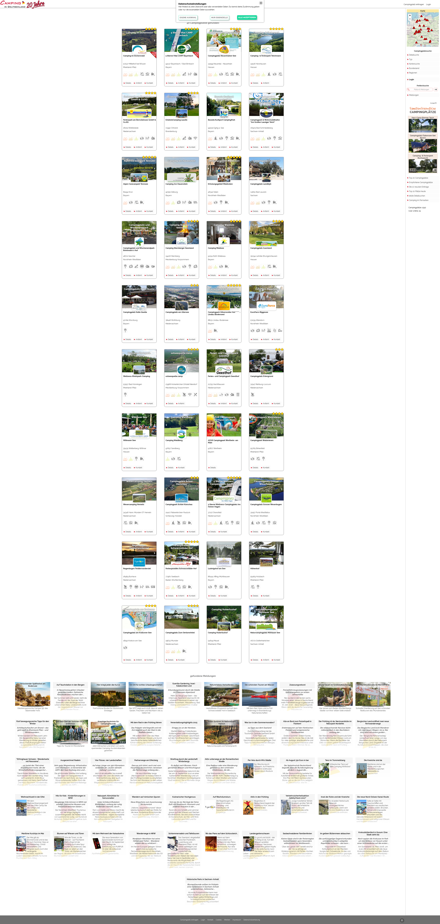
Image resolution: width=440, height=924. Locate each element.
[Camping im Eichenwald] (416, 32)
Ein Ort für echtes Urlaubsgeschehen (146, 685)
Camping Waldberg (181, 417)
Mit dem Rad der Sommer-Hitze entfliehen (70, 722)
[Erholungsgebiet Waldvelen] (414, 28)
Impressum (237, 920)
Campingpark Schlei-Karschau (181, 482)
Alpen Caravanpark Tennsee (139, 160)
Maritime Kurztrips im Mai (33, 833)
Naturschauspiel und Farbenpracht (221, 746)
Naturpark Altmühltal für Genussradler (108, 797)
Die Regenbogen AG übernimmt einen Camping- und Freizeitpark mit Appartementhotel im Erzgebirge (225, 806)
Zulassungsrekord (297, 685)
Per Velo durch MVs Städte (259, 760)
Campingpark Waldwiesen (266, 417)
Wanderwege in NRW (146, 833)
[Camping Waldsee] (424, 39)
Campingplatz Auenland (266, 225)
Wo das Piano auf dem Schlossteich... (221, 833)
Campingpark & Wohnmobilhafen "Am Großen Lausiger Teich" (266, 99)
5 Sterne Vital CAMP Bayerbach (181, 34)
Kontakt (149, 83)
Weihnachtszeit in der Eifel (33, 797)
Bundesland (414, 68)
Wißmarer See (139, 417)
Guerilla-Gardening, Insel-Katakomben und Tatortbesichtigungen (183, 684)
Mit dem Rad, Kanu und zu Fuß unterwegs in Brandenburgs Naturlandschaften (259, 710)
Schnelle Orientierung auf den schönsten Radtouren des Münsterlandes (373, 709)
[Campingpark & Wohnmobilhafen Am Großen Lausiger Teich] (429, 28)
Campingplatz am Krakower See (139, 611)
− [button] (410, 19)
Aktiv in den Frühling (259, 797)
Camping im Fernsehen (418, 200)
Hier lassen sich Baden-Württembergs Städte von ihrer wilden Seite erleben (335, 709)
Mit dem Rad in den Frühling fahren (146, 722)
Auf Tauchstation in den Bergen (70, 685)
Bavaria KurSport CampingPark (224, 98)
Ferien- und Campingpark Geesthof (224, 354)
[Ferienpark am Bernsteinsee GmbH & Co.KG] (416, 21)
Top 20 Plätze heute (417, 191)
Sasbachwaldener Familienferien (297, 833)
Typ (410, 59)
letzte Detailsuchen (417, 196)
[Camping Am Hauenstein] (426, 39)
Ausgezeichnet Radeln (70, 760)
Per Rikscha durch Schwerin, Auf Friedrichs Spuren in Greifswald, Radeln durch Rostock (264, 767)
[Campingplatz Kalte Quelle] (421, 36)
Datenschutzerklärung (251, 920)
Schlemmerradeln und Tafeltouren (184, 833)
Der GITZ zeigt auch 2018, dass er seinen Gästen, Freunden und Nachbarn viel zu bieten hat (146, 710)
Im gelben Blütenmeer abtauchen (335, 833)
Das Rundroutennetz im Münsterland (373, 685)
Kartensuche (414, 64)
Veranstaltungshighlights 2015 (183, 722)
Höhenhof (266, 545)
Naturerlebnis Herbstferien (222, 685)
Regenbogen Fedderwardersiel (139, 547)
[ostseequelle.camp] (425, 19)
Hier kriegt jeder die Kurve (108, 685)
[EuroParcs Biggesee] (416, 31)
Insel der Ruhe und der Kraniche (335, 797)
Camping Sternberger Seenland (182, 226)
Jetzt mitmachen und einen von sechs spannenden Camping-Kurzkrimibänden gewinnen (108, 748)
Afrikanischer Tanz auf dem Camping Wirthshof (340, 765)
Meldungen (414, 95)
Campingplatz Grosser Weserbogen (266, 482)
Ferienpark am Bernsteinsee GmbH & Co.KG (139, 98)
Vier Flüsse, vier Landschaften (108, 760)
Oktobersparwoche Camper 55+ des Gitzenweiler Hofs (32, 709)
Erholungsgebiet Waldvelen (224, 160)
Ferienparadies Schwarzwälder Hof (182, 547)
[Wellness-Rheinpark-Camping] (414, 33)
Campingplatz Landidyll (266, 160)
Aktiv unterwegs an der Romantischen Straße (222, 760)
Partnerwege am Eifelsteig (146, 760)
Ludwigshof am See (224, 545)
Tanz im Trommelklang (335, 760)
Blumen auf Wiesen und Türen (70, 833)
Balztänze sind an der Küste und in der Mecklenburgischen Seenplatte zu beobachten (376, 769)
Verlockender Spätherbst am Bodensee (32, 685)
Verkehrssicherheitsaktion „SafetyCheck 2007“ (297, 797)
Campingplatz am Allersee (182, 289)
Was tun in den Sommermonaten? (260, 722)
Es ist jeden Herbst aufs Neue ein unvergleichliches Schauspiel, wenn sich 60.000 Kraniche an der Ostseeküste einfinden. (339, 806)
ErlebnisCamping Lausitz (181, 96)
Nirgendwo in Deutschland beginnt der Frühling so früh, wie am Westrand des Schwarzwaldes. (264, 805)
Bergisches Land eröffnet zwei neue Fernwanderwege (373, 722)
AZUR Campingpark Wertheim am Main (224, 418)
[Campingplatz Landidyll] (428, 31)
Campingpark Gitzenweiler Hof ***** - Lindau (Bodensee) (224, 290)
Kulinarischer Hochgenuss (184, 797)
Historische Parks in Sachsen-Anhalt (203, 879)
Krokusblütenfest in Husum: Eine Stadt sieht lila (373, 833)
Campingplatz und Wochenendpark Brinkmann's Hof (139, 228)
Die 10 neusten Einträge (419, 187)
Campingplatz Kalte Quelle (139, 289)
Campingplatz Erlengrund (266, 353)
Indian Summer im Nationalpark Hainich (222, 722)
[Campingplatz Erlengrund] (419, 25)
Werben (227, 920)
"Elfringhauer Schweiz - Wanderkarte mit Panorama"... (32, 760)
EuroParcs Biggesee (266, 289)
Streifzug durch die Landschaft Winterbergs (184, 760)
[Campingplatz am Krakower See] (427, 20)
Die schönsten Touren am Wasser (259, 685)
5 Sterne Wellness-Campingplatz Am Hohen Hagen (224, 484)
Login (428, 4)
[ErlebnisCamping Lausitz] (431, 30)
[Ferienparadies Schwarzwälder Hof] (416, 42)
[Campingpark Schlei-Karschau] (421, 16)
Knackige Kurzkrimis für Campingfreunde (108, 722)
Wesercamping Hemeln (139, 481)
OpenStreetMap (426, 46)
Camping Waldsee (224, 225)
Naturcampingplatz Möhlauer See (266, 611)
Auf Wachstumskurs (222, 797)
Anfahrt (139, 83)
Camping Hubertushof (224, 609)
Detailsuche (414, 55)
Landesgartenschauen (260, 833)
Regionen (413, 73)
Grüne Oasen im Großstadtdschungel (335, 685)
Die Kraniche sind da (373, 760)
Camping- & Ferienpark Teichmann (266, 34)
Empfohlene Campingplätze (421, 182)
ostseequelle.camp (181, 353)
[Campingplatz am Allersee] (424, 25)
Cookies (219, 920)
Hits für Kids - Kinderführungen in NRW (70, 797)
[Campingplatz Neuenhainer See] (420, 31)
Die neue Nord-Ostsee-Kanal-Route (373, 797)
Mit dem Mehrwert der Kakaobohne (108, 833)
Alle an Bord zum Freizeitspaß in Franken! (297, 722)
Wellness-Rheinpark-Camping (139, 354)
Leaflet (418, 46)
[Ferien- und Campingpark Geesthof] (419, 20)
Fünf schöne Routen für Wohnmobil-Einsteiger (108, 709)
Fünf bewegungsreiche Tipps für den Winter (32, 722)
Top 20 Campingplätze (418, 178)
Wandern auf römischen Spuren (146, 797)
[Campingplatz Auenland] (418, 32)
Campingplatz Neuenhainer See (224, 34)
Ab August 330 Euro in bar (297, 760)
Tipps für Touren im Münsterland (70, 746)
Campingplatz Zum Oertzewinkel (181, 611)
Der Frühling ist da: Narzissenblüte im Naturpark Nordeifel (335, 722)
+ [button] (410, 15)
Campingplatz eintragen (414, 4)
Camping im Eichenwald (139, 32)
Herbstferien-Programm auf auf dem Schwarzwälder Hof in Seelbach (221, 709)
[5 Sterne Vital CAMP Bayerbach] (430, 42)
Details (128, 83)
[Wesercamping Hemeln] (420, 29)
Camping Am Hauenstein (181, 160)
